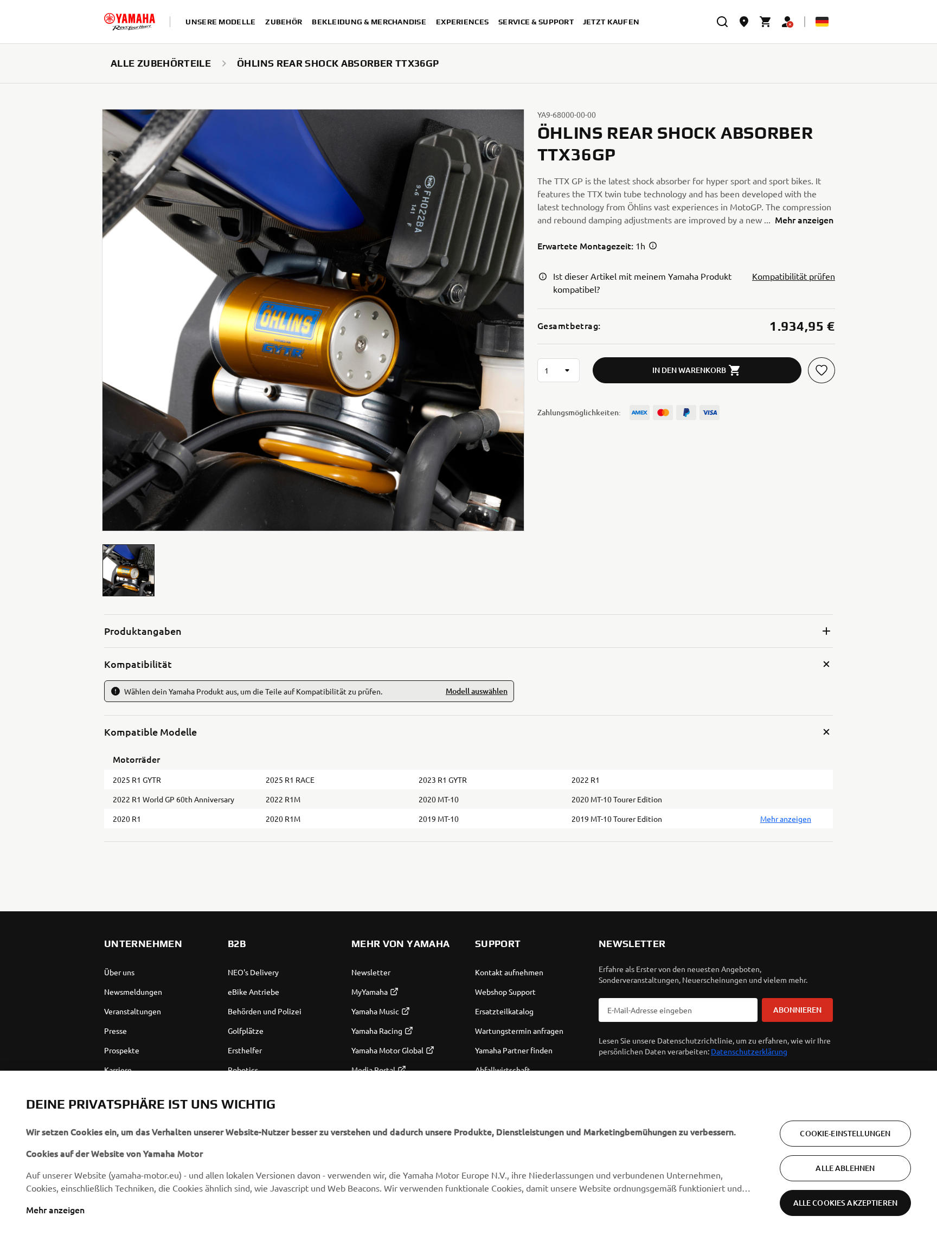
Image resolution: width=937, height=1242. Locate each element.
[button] (128, 570)
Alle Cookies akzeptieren (845, 1203)
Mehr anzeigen (55, 1209)
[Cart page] (765, 21)
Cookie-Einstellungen (845, 1133)
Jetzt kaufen (611, 21)
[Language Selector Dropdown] (822, 22)
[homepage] (129, 21)
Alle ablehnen (845, 1168)
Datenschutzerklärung (749, 1051)
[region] (468, 1156)
